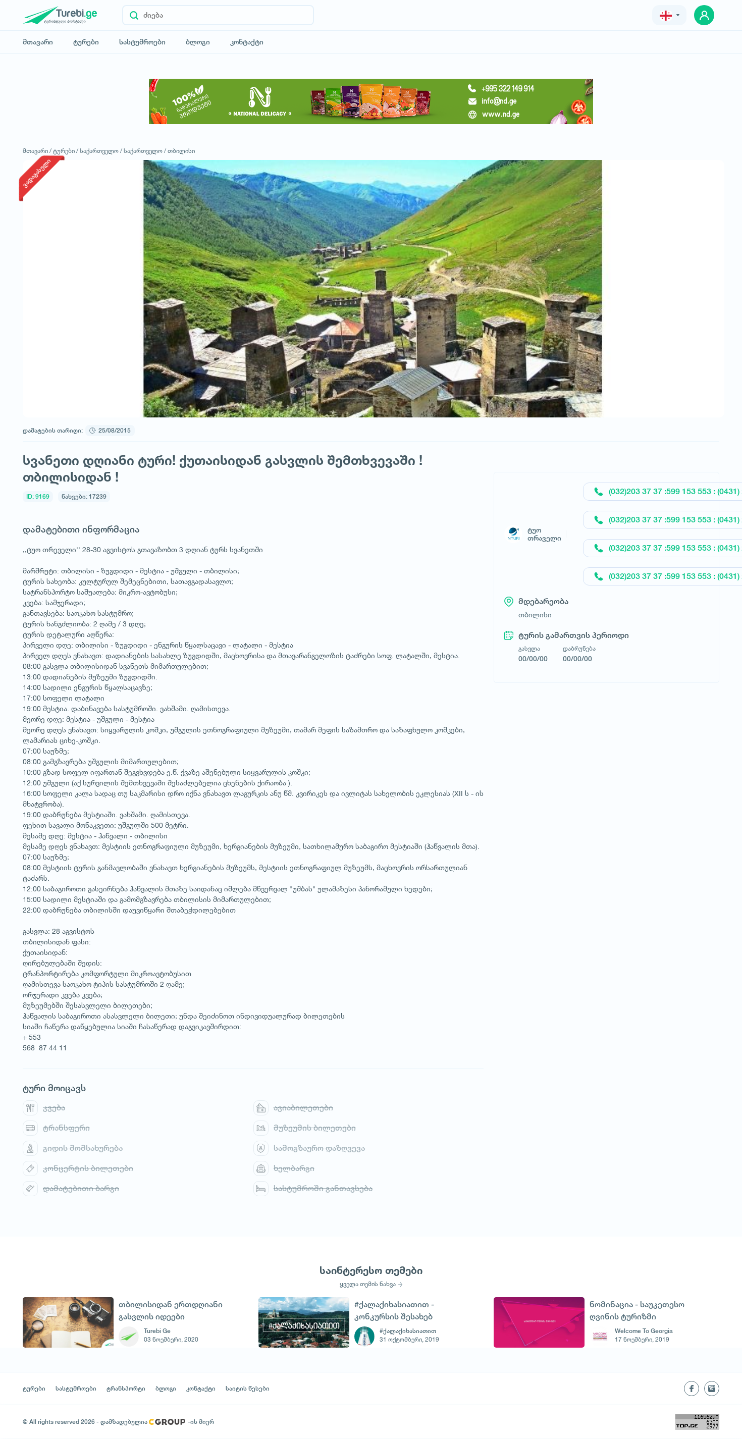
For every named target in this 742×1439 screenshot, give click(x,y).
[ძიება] (134, 15)
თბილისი (181, 150)
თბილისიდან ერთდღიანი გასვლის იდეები (171, 1310)
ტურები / (65, 150)
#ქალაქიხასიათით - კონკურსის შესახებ (394, 1310)
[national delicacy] (371, 101)
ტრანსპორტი (126, 1388)
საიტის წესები (248, 1388)
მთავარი (38, 42)
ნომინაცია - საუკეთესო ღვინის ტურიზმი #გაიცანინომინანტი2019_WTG (646, 1310)
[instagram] (711, 1388)
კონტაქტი (246, 42)
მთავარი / (37, 150)
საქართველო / (101, 150)
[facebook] (691, 1388)
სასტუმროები (142, 42)
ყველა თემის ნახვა (368, 1284)
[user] (704, 15)
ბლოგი (198, 42)
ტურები (86, 42)
